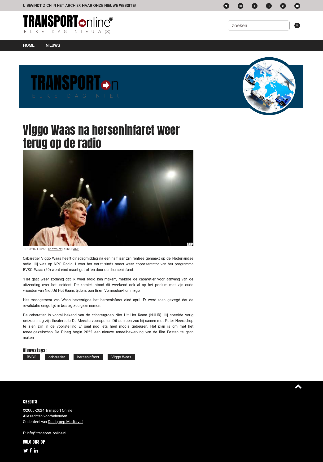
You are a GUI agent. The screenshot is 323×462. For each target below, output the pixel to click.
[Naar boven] (298, 386)
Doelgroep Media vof (65, 422)
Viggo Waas (121, 357)
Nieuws (53, 45)
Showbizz (55, 249)
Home (28, 45)
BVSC (31, 357)
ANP (76, 249)
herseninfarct (88, 357)
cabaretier (56, 357)
